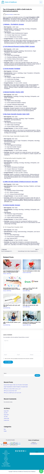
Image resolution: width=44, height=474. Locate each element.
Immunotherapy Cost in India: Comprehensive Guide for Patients (11, 288)
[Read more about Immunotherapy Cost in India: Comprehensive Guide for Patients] (12, 281)
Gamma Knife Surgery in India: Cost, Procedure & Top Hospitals (32, 323)
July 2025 (5, 416)
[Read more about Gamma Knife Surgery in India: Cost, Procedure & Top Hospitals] (32, 315)
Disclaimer (6, 462)
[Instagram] (19, 451)
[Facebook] (16, 451)
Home (6, 450)
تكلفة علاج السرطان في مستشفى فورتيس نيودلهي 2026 (30, 288)
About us (6, 452)
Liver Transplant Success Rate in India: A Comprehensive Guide (11, 271)
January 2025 (6, 418)
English (5, 431)
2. (19, 46)
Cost (6, 455)
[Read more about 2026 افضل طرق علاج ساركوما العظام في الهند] (12, 298)
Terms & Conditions (6, 463)
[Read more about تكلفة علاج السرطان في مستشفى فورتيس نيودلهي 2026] (32, 281)
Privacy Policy (6, 464)
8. (20, 181)
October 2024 (6, 420)
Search (5, 373)
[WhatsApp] (25, 451)
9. (6, 205)
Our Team (6, 459)
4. (13, 92)
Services (6, 454)
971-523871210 (34, 443)
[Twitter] (18, 451)
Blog (10, 273)
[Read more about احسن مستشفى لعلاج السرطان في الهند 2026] (12, 315)
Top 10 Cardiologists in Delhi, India (31, 271)
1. (8, 24)
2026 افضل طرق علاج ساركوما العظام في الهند (11, 306)
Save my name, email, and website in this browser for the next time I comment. (19, 358)
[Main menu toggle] (41, 2)
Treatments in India (6, 453)
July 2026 (5, 412)
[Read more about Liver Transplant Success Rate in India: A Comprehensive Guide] (12, 264)
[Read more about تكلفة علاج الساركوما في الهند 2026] (32, 298)
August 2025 (6, 414)
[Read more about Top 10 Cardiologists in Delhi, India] (32, 264)
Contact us (6, 458)
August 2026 (6, 410)
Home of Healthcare (11, 2)
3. (11, 68)
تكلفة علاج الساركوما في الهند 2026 (30, 305)
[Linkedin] (21, 451)
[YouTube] (23, 451)
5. (16, 114)
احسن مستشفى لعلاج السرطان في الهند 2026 (12, 323)
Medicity (15, 24)
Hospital (11, 205)
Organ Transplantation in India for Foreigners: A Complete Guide (16, 386)
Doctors (5, 457)
